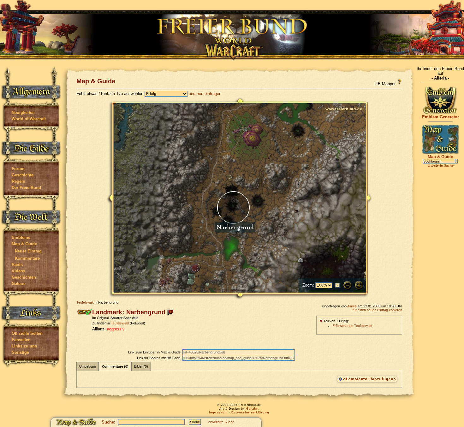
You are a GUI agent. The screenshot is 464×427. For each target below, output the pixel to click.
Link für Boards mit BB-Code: (159, 358)
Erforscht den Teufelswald (352, 326)
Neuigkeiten (23, 112)
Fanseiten (21, 339)
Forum (18, 168)
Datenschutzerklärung (250, 412)
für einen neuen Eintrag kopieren (377, 310)
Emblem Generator (440, 117)
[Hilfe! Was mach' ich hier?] (399, 81)
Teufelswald (85, 302)
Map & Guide (24, 243)
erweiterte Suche (221, 422)
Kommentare (27, 258)
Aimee (352, 306)
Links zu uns (24, 346)
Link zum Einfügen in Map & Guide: (155, 352)
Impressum (218, 412)
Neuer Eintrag (28, 251)
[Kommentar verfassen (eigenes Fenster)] (367, 379)
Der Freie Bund (26, 187)
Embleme (21, 237)
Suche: (108, 422)
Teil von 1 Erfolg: (336, 321)
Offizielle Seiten (27, 333)
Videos (18, 271)
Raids (17, 264)
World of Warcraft (29, 118)
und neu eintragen (205, 93)
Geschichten (24, 277)
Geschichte (22, 175)
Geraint (252, 408)
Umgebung (87, 366)
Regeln (18, 181)
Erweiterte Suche (440, 165)
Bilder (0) (141, 366)
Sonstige (20, 352)
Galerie (19, 283)
